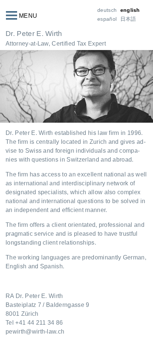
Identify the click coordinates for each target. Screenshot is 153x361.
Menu (28, 16)
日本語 (128, 19)
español (107, 19)
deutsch (107, 10)
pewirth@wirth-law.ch (35, 331)
